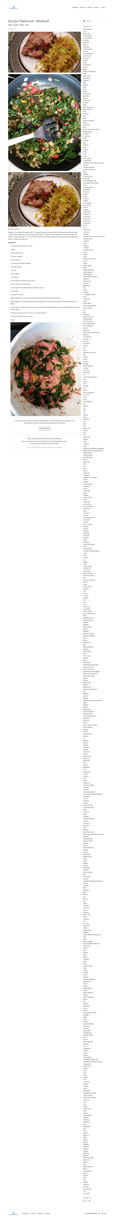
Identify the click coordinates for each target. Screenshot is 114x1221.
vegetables (86, 1126)
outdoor (85, 745)
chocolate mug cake (89, 181)
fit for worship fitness (90, 377)
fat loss (85, 361)
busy (84, 143)
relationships (87, 856)
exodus (85, 346)
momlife (85, 658)
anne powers (87, 56)
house (85, 515)
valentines (86, 1122)
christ (85, 185)
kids (84, 578)
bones (85, 123)
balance (85, 85)
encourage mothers (89, 323)
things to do (87, 1066)
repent (85, 865)
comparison (87, 214)
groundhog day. (88, 457)
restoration (86, 876)
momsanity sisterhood (90, 673)
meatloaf (86, 631)
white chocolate (88, 1157)
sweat (85, 1037)
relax (85, 859)
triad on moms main (89, 1097)
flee (84, 388)
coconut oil (86, 205)
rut (84, 901)
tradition (86, 1084)
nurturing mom (88, 734)
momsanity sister (88, 669)
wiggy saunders (88, 1166)
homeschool (87, 504)
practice (85, 776)
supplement (87, 1030)
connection (86, 223)
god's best (86, 437)
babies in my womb (89, 71)
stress (85, 1008)
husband (86, 531)
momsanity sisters (89, 676)
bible (84, 105)
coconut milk (87, 203)
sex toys (86, 923)
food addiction (87, 401)
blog (84, 116)
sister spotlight (88, 941)
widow (85, 1162)
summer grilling (88, 1024)
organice (86, 740)
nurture (85, 731)
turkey (85, 1106)
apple (85, 62)
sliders (85, 957)
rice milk (86, 885)
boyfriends (86, 125)
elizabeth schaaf (88, 317)
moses (85, 678)
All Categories (87, 29)
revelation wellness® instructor (93, 881)
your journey (87, 1189)
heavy (85, 488)
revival (85, 883)
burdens (85, 140)
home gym (86, 502)
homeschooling (88, 506)
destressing (87, 281)
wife (84, 1164)
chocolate (86, 178)
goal (84, 433)
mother (85, 680)
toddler (85, 1077)
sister (85, 939)
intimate (85, 537)
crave (85, 243)
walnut (85, 1140)
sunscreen (86, 1026)
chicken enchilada (88, 167)
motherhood (87, 682)
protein (85, 803)
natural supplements (89, 716)
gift (84, 421)
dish (84, 288)
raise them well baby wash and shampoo (93, 835)
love (84, 604)
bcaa (84, 89)
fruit (84, 408)
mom (84, 653)
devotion (86, 283)
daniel (85, 261)
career (85, 156)
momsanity (86, 662)
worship (85, 1187)
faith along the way (89, 352)
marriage (86, 622)
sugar (85, 1019)
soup (84, 968)
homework (86, 508)
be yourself (86, 94)
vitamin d (86, 1135)
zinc (84, 1191)
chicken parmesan (89, 169)
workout (85, 1182)
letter (85, 593)
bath (84, 87)
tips (84, 1073)
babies (85, 69)
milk (84, 645)
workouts (86, 1184)
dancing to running (89, 259)
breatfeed (86, 134)
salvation (86, 905)
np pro (85, 723)
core (84, 227)
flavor (85, 384)
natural (85, 707)
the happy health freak (90, 1059)
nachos (85, 705)
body (84, 118)
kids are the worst (89, 580)
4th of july (86, 33)
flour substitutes (88, 392)
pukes (85, 814)
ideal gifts (86, 533)
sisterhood (86, 946)
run (84, 897)
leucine (85, 595)
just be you (87, 569)
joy (84, 560)
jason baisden (87, 549)
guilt (84, 464)
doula (85, 290)
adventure (86, 47)
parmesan (86, 760)
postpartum (87, 772)
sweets (85, 1039)
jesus (85, 553)
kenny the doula (88, 575)
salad (85, 903)
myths (85, 703)
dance (85, 256)
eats (84, 312)
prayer (85, 781)
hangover (86, 475)
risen (85, 888)
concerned (86, 216)
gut (84, 466)
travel (85, 1088)
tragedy (85, 1086)
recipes (85, 852)
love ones (86, 607)
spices (85, 975)
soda (84, 961)
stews (85, 999)
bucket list (86, 136)
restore (85, 879)
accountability (87, 38)
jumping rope (87, 566)
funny (85, 417)
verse (85, 1131)
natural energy (87, 714)
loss (84, 602)
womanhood (87, 1171)
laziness (86, 589)
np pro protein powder (90, 725)
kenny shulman (88, 573)
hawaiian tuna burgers (90, 477)
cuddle (85, 254)
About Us (90, 7)
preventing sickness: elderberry (93, 794)
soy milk (85, 972)
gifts (84, 424)
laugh (85, 584)
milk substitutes (88, 647)
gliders (85, 430)
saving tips (86, 914)
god (84, 435)
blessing (86, 114)
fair (84, 348)
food (84, 399)
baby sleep (86, 78)
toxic (85, 1079)
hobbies (85, 495)
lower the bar (87, 611)
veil (84, 1129)
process (85, 798)
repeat (85, 863)
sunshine (86, 1028)
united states (87, 1115)
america (85, 51)
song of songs (87, 966)
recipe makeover (88, 847)
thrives (85, 1068)
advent (85, 45)
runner (85, 899)
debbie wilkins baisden (90, 276)
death (85, 268)
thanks (85, 1055)
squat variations (88, 992)
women (85, 1175)
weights (85, 1151)
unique (85, 1113)
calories (85, 149)
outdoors (86, 747)
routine (85, 894)
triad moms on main (89, 1093)
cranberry (86, 241)
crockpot (86, 247)
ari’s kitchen (87, 65)
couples (85, 234)
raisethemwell (87, 839)
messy (85, 640)
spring (85, 986)
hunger (85, 529)
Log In (103, 7)
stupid (85, 1017)
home (85, 500)
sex (84, 921)
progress (86, 801)
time (84, 1071)
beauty (85, 98)
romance (86, 890)
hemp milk (86, 491)
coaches (86, 198)
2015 (84, 31)
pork (84, 769)
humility (85, 526)
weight (85, 1149)
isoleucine (86, 542)
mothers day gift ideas (90, 689)
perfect (85, 765)
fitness (85, 381)
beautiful (86, 96)
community (86, 212)
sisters (85, 948)
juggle (85, 562)
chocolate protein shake (90, 183)
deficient (86, 279)
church (85, 194)
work (84, 1180)
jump (85, 564)
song (84, 963)
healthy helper (87, 484)
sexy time (86, 926)
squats (85, 995)
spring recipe (87, 988)
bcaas (85, 91)
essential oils (87, 337)
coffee (85, 207)
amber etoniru (87, 49)
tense (85, 1053)
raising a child (87, 841)
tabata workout (88, 1042)
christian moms (88, 187)
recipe (85, 845)
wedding (86, 1146)
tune (84, 1104)
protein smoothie (88, 807)
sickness (86, 932)
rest (84, 874)
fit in (84, 379)
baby (84, 74)
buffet (85, 138)
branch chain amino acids (91, 129)
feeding (85, 364)
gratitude (86, 444)
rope (84, 892)
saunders (86, 912)
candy (85, 152)
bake (84, 82)
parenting (86, 758)
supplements (87, 1033)
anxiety (85, 60)
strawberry (86, 1006)
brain (84, 127)
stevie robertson (88, 997)
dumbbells (86, 299)
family (85, 359)
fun (84, 413)
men (84, 638)
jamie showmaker (89, 544)
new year (86, 720)
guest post (86, 462)
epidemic (86, 334)
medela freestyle (88, 633)
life (84, 600)
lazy (84, 591)
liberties (86, 598)
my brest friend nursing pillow (92, 700)
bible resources (88, 107)
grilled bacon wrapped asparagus (93, 448)
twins (85, 1111)
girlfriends (86, 428)
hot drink (86, 513)
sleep (85, 955)
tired (84, 1075)
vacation (86, 1117)
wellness (86, 1153)
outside (85, 749)
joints (85, 555)
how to (85, 522)
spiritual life (87, 981)
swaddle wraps (88, 1035)
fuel (84, 410)
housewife (86, 520)
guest (85, 459)
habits (85, 471)
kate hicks (86, 571)
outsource (86, 752)
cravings (86, 245)
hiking (85, 493)
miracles (85, 649)
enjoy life (86, 330)
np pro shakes (87, 727)
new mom (86, 718)
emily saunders (88, 321)
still (84, 1001)
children (85, 174)
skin (84, 950)
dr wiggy (86, 292)
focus (85, 397)
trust (84, 1102)
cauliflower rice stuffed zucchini (93, 163)
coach (85, 196)
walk (84, 1137)
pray (84, 778)
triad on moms (88, 1095)
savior (85, 917)
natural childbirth (88, 711)
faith (84, 350)
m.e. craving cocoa (89, 613)
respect (85, 870)
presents (86, 790)
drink (84, 297)
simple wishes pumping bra (92, 935)
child (84, 172)
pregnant (86, 787)
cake (84, 147)
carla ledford (87, 158)
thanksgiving (87, 1057)
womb (85, 1173)
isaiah (85, 540)
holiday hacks (87, 497)
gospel (85, 439)
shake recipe (87, 930)
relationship (87, 854)
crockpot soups (88, 250)
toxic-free (86, 1082)
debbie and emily (88, 270)
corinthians (86, 230)
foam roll (86, 395)
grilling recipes (88, 455)
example (85, 339)
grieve (85, 446)
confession (86, 219)
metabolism (87, 642)
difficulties (86, 285)
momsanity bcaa (88, 667)
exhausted (86, 343)
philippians (86, 767)
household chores (89, 517)
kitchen (85, 582)
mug (84, 691)
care (84, 154)
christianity (86, 189)
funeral (85, 415)
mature (85, 629)
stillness (86, 1004)
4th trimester (87, 36)
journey (85, 558)
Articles (96, 7)
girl (84, 426)
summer (86, 1021)
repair (85, 861)
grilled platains (87, 453)
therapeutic (87, 1064)
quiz (84, 827)
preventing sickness (89, 792)
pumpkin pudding (88, 818)
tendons (86, 1050)
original (85, 743)
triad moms (87, 1091)
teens (85, 1046)
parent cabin (87, 756)
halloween (86, 473)
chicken (85, 165)
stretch (85, 1010)
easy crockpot (87, 308)
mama (85, 616)
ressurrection (87, 872)
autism (85, 67)
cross (85, 252)
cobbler (85, 201)
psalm (85, 810)
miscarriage (86, 651)
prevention (86, 796)
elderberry (86, 314)
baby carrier (87, 76)
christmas (86, 192)
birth (84, 111)
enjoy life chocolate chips (91, 332)
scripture (86, 919)
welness (86, 1155)
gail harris (86, 419)
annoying (86, 58)
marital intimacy (88, 620)
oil (84, 738)
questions (86, 825)
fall (84, 355)
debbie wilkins (87, 274)
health (85, 479)
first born (86, 370)
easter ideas (87, 303)
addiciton (86, 42)
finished (85, 368)
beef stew (86, 100)
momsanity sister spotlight (91, 671)
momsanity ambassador (90, 665)
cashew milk (87, 160)
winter (85, 1169)
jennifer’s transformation (91, 551)
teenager (86, 1044)
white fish (86, 1160)
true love (86, 1100)
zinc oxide (86, 1193)
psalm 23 (86, 812)
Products (83, 7)
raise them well (88, 832)
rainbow (85, 830)
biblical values (87, 109)
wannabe (86, 1144)
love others (87, 609)
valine (85, 1124)
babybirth (86, 80)
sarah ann (86, 908)
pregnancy (86, 783)
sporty (85, 984)
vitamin (85, 1133)
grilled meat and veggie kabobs (93, 450)
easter (85, 301)
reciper (85, 850)
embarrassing (87, 319)
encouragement (88, 326)
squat (85, 990)
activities (86, 40)
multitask (86, 694)
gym (84, 468)
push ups (86, 823)
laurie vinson (87, 586)
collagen (86, 210)
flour (84, 390)
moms (85, 660)
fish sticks (86, 372)
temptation (86, 1048)
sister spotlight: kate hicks (91, 943)
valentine (86, 1120)
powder (85, 774)
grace (85, 442)
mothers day (87, 687)
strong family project (89, 1012)
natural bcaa (87, 709)
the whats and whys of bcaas (92, 1062)
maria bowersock (88, 618)
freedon (85, 406)
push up (85, 821)
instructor (86, 535)
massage (86, 624)
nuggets (86, 729)
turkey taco (87, 1108)
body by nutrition (88, 120)
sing (84, 937)
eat (84, 310)
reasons (86, 843)
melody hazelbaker (89, 636)
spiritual (85, 977)
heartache (86, 486)
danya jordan (87, 265)
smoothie (86, 959)
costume (86, 232)
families (85, 357)
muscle (85, 696)
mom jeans (87, 656)
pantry (85, 754)
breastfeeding (87, 132)
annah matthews (88, 53)
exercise (86, 341)
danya (85, 263)
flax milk (85, 386)
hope (85, 511)
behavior (86, 102)
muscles (86, 698)
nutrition (86, 736)
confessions (87, 221)
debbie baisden (88, 272)
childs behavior (88, 176)
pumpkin (86, 816)
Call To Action (44, 428)
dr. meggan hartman (89, 294)
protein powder (88, 805)
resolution (86, 868)
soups (85, 970)
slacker (85, 952)
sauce (85, 910)
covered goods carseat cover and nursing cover (94, 238)
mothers (85, 685)
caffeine (86, 145)
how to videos (88, 524)
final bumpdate (88, 366)
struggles (86, 1015)
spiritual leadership (89, 979)
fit (84, 375)
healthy (85, 482)
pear (84, 763)
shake (85, 928)
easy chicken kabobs (89, 305)
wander (85, 1142)
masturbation (87, 627)
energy (85, 328)
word (84, 1178)
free (84, 404)
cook (84, 225)
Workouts (75, 7)
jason (85, 546)
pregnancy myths (88, 785)
